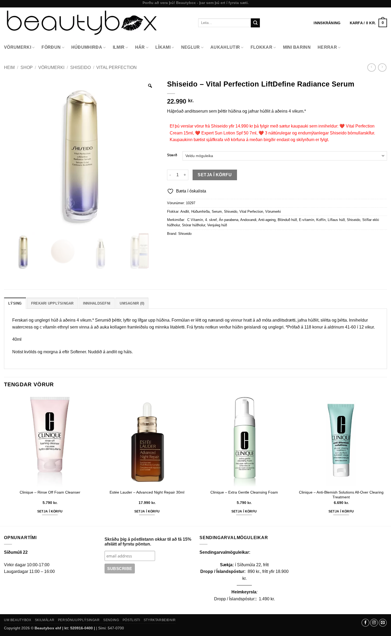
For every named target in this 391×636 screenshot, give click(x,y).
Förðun (51, 47)
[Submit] (255, 22)
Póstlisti (131, 620)
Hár (140, 47)
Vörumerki (17, 47)
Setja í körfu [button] (50, 511)
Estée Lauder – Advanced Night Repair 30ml (147, 492)
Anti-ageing (267, 220)
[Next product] (371, 67)
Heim (9, 67)
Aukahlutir (225, 47)
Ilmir (119, 47)
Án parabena (228, 220)
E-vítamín (306, 220)
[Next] (387, 460)
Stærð (172, 155)
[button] (368, 23)
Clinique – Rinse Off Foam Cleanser (50, 492)
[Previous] (4, 460)
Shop (26, 67)
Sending (111, 620)
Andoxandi (248, 220)
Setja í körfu (215, 175)
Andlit (184, 212)
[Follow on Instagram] (374, 623)
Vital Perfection (116, 67)
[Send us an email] (383, 623)
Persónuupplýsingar (79, 620)
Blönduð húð (287, 220)
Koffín (321, 220)
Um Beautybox (17, 620)
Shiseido (80, 67)
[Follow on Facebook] (365, 623)
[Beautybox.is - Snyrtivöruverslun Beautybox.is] (97, 22)
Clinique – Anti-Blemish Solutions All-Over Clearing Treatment (341, 494)
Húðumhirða (86, 47)
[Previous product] (382, 67)
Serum (217, 212)
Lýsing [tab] (15, 303)
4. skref (211, 220)
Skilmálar (45, 620)
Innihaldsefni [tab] (96, 303)
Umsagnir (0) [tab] (132, 303)
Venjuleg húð (217, 225)
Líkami (162, 47)
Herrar (327, 47)
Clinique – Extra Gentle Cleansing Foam (244, 492)
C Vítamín (194, 220)
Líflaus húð (336, 220)
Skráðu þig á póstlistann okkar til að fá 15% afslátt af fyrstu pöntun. (148, 541)
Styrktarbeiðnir (160, 620)
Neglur (190, 47)
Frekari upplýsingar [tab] (52, 303)
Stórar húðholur (193, 225)
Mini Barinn (297, 47)
